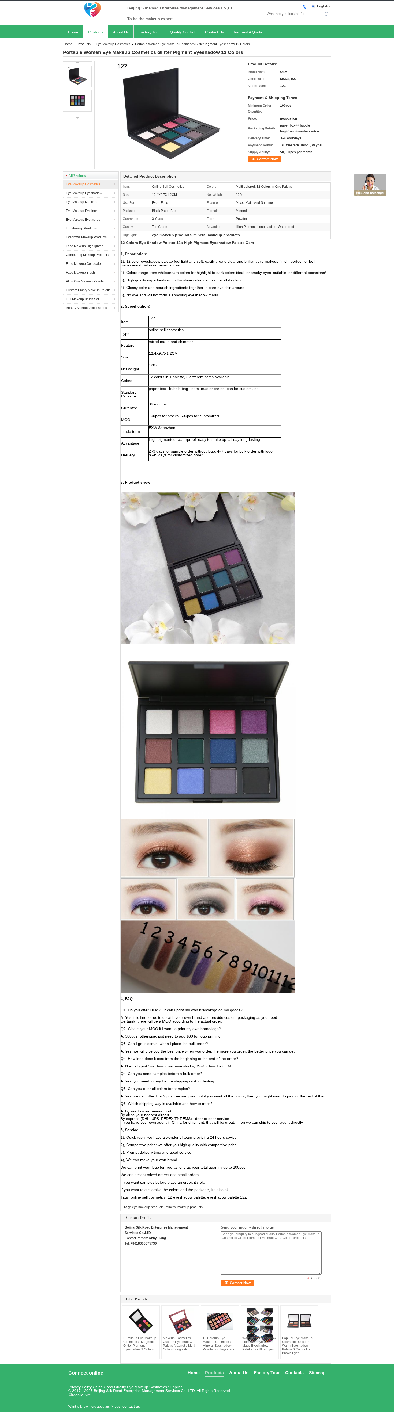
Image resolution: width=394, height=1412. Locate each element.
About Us (121, 32)
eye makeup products (147, 1207)
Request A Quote (248, 32)
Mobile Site (81, 1395)
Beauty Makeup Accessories (86, 308)
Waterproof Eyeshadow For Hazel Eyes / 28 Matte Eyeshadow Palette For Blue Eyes (259, 1343)
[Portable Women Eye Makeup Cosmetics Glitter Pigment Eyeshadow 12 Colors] (170, 167)
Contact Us (214, 32)
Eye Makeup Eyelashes (83, 219)
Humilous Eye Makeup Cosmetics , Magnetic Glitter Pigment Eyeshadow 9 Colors (139, 1343)
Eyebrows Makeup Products (86, 237)
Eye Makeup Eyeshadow (84, 193)
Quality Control (182, 32)
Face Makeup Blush (80, 272)
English (322, 6)
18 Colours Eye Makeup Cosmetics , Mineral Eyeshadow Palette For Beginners (218, 1343)
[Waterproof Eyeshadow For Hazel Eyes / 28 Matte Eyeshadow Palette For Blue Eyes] (259, 1325)
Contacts (294, 1373)
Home (73, 32)
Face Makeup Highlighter (84, 246)
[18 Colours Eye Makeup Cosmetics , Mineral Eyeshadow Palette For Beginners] (220, 1321)
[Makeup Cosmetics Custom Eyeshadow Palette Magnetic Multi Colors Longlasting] (180, 1321)
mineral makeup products (184, 1207)
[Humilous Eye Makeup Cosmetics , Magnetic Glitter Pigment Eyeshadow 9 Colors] (140, 1321)
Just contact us (127, 1406)
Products (95, 32)
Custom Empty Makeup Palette (88, 290)
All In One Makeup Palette (85, 281)
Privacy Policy (80, 1387)
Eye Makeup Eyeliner (81, 211)
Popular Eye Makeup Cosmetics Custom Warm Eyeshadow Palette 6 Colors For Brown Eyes (297, 1345)
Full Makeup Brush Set (82, 299)
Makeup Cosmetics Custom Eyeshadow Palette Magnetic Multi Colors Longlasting (179, 1343)
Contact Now (267, 159)
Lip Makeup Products (81, 228)
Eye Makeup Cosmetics (113, 44)
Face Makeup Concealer (84, 264)
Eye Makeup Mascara (82, 202)
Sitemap (317, 1373)
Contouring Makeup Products (87, 255)
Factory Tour (149, 32)
